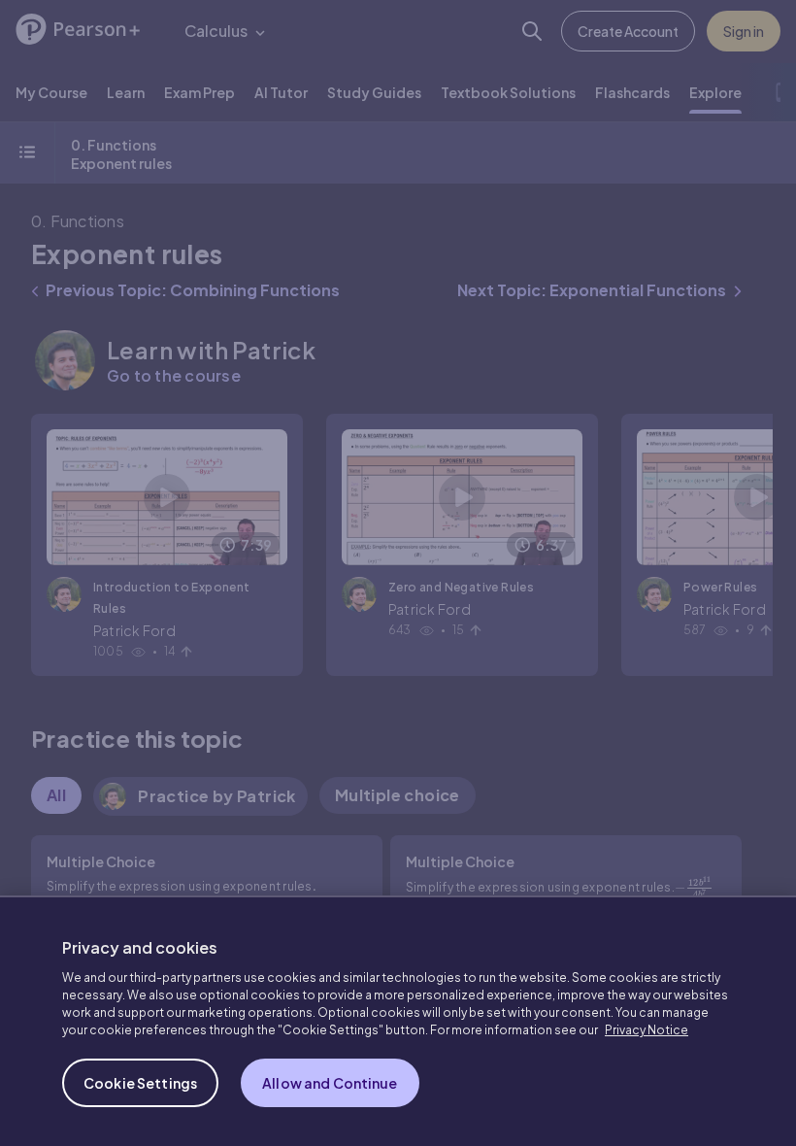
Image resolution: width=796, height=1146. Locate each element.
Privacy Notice (646, 1030)
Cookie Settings (140, 1083)
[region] (398, 1020)
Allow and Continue (330, 1083)
